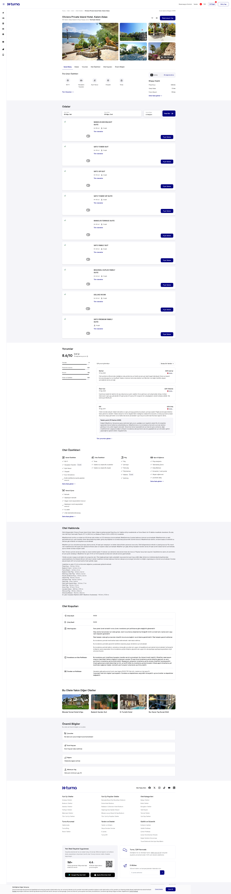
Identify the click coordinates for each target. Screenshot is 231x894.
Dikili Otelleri (79, 11)
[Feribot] (3, 34)
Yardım (196, 4)
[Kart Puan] (3, 42)
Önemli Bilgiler (120, 67)
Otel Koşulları (107, 67)
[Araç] (3, 29)
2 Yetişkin (149, 114)
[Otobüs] (3, 23)
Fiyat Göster (167, 137)
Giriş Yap (223, 4)
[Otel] (3, 18)
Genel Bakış (68, 67)
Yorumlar (85, 67)
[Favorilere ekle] (152, 18)
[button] (118, 41)
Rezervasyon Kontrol (185, 4)
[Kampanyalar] (3, 49)
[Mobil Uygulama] (3, 55)
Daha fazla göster (68, 484)
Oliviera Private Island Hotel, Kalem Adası (97, 11)
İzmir (72, 11)
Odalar (76, 67)
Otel (68, 11)
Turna (63, 11)
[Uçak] (3, 13)
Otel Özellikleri (95, 67)
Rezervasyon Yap (167, 18)
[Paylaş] (157, 18)
